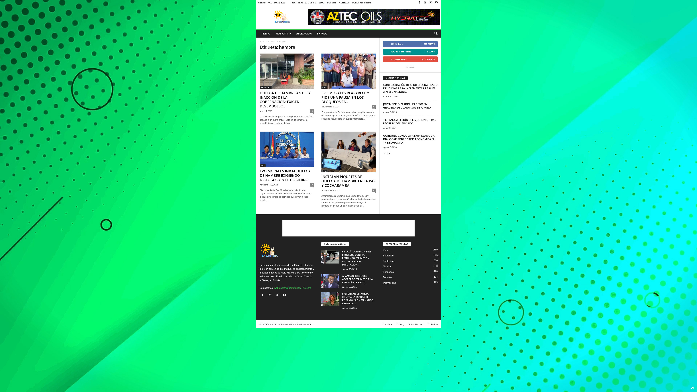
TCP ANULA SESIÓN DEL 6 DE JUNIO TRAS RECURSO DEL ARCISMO (409, 121)
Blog (321, 2)
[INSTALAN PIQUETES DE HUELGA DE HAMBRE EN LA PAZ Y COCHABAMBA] (348, 152)
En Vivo (322, 33)
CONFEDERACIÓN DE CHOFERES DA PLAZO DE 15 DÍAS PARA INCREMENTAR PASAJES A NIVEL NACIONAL (410, 88)
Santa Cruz (266, 87)
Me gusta (429, 44)
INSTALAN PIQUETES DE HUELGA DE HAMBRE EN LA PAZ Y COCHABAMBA (348, 181)
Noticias (282, 33)
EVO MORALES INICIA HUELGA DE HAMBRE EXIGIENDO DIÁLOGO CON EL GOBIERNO (285, 175)
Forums (331, 2)
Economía (388, 272)
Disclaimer (388, 324)
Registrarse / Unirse (304, 2)
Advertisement (416, 324)
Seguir (431, 51)
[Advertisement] (348, 228)
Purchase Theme (361, 2)
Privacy (401, 324)
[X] (431, 2)
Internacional (389, 282)
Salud (325, 171)
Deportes (387, 277)
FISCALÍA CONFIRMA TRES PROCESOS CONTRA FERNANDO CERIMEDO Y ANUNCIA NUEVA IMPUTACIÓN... (357, 258)
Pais (324, 87)
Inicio (266, 33)
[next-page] (389, 153)
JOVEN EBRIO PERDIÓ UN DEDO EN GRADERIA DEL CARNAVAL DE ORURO (407, 105)
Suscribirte (428, 59)
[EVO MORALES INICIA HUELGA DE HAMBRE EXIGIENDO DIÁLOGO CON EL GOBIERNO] (287, 149)
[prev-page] (385, 153)
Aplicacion (304, 33)
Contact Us (432, 324)
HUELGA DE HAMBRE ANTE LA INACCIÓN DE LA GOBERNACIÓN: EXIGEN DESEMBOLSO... (285, 100)
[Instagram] (425, 2)
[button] (436, 34)
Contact (344, 2)
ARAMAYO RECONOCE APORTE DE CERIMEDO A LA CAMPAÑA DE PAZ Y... (357, 279)
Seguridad (388, 255)
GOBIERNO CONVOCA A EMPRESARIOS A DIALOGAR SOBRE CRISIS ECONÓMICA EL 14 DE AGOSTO (409, 139)
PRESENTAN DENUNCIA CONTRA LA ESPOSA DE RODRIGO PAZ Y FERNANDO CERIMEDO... (357, 298)
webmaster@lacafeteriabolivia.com (292, 288)
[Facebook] (419, 2)
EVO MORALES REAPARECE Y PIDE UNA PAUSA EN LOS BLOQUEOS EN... (345, 97)
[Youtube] (436, 2)
